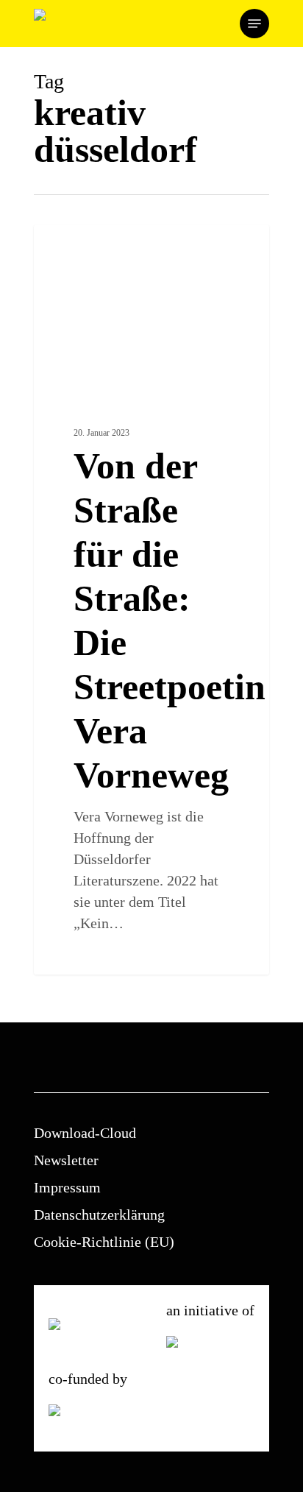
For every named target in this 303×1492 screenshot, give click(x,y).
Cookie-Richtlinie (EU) (104, 1242)
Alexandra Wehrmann (101, 241)
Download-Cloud (85, 1133)
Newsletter (66, 1160)
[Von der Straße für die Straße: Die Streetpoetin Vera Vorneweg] (151, 599)
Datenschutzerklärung (99, 1214)
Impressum (67, 1187)
